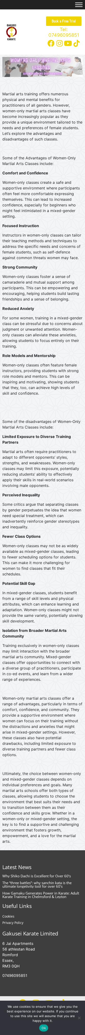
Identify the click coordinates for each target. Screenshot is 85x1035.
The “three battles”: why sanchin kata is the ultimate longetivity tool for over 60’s (37, 884)
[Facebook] (51, 43)
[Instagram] (59, 43)
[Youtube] (68, 43)
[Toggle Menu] (79, 4)
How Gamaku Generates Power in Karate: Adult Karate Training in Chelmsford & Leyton (40, 895)
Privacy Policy (12, 922)
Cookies (8, 916)
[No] (79, 1017)
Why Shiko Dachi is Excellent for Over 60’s (36, 876)
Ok (44, 1028)
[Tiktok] (76, 43)
